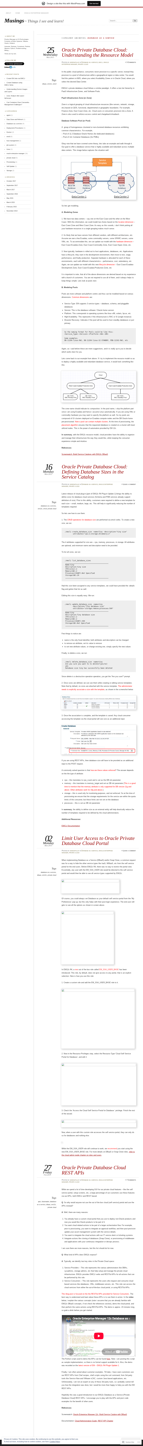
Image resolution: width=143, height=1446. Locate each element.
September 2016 (12, 194)
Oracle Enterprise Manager (36, 13)
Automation (45, 1201)
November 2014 (12, 211)
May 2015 (10, 198)
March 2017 (11, 189)
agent (8, 115)
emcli (101, 62)
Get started (94, 3)
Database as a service (89, 62)
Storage (9, 170)
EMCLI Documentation (71, 826)
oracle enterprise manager (15, 153)
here (108, 1359)
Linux (8, 149)
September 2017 (12, 185)
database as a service (48, 506)
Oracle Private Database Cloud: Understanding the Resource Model (97, 52)
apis (39, 1201)
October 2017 (11, 181)
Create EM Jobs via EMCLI (16, 78)
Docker (9, 132)
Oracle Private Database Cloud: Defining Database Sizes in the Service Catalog (94, 472)
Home (17, 13)
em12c (49, 84)
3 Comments (131, 62)
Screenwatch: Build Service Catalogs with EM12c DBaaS (85, 454)
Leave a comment (129, 484)
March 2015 (11, 202)
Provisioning (11, 162)
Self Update (10, 166)
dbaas (44, 84)
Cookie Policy (55, 1442)
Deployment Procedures (15, 128)
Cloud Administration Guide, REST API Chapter (94, 1421)
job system (10, 145)
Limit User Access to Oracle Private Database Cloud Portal (98, 840)
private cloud (83, 64)
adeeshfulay (74, 62)
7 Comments (131, 1180)
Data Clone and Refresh (15, 119)
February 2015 (12, 206)
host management (13, 141)
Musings (14, 21)
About (8, 13)
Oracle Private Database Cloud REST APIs (94, 1170)
